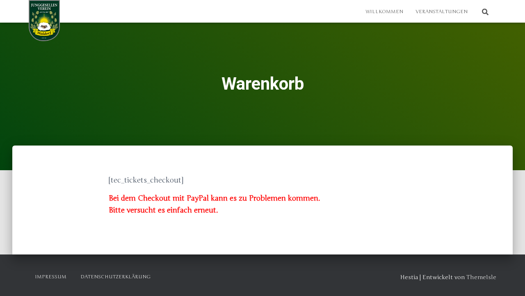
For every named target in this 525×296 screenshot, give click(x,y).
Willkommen (384, 11)
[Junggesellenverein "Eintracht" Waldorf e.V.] (44, 20)
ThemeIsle (481, 277)
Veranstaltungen (441, 11)
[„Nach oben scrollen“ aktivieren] (508, 279)
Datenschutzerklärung (115, 277)
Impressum (50, 277)
